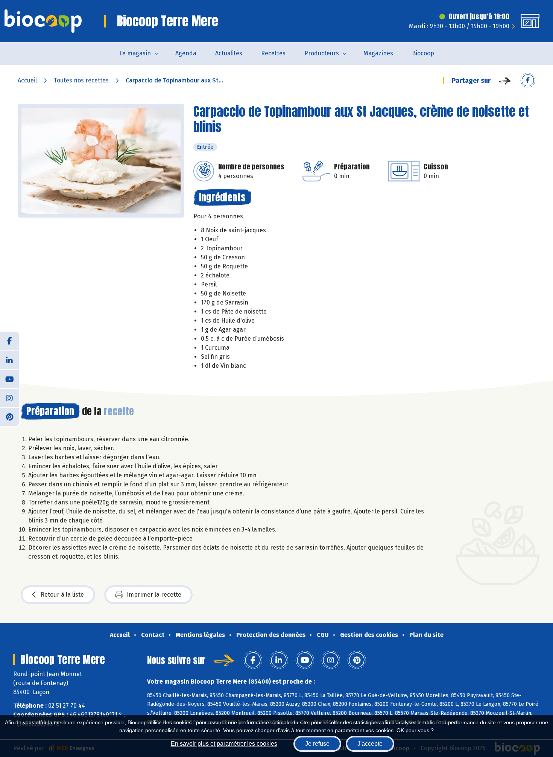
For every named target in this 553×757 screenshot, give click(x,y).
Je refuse (317, 743)
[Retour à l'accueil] (43, 21)
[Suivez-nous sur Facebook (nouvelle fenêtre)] (9, 341)
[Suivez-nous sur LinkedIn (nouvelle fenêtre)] (9, 359)
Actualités (228, 53)
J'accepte (370, 743)
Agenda (185, 53)
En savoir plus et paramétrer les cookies (224, 743)
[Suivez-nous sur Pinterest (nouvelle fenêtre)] (9, 416)
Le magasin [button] (135, 53)
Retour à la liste (62, 594)
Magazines (378, 53)
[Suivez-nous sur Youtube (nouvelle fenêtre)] (9, 378)
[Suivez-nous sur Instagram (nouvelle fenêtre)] (9, 397)
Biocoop (423, 53)
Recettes (273, 53)
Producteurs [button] (321, 53)
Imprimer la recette (154, 594)
